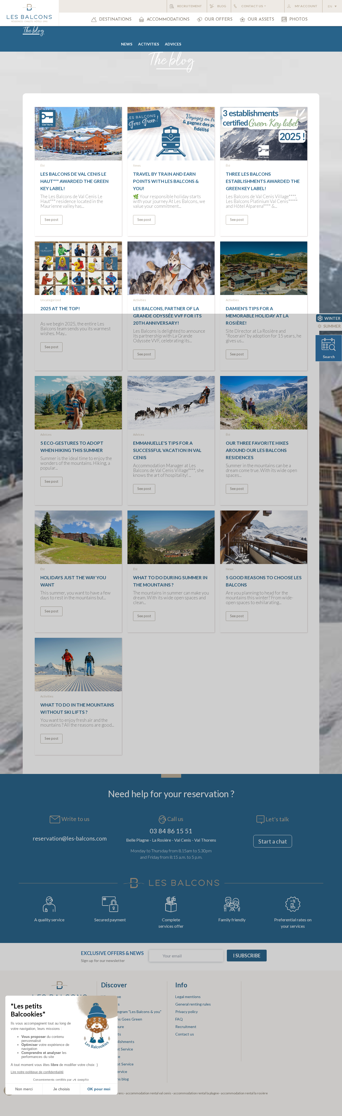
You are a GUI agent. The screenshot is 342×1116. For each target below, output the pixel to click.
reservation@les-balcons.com (70, 838)
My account (306, 6)
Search (329, 356)
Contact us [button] (252, 6)
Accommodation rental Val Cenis (148, 1093)
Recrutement (189, 6)
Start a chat (272, 841)
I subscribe (247, 955)
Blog (221, 6)
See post (51, 219)
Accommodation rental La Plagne (196, 1093)
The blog (33, 31)
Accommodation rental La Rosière (244, 1093)
